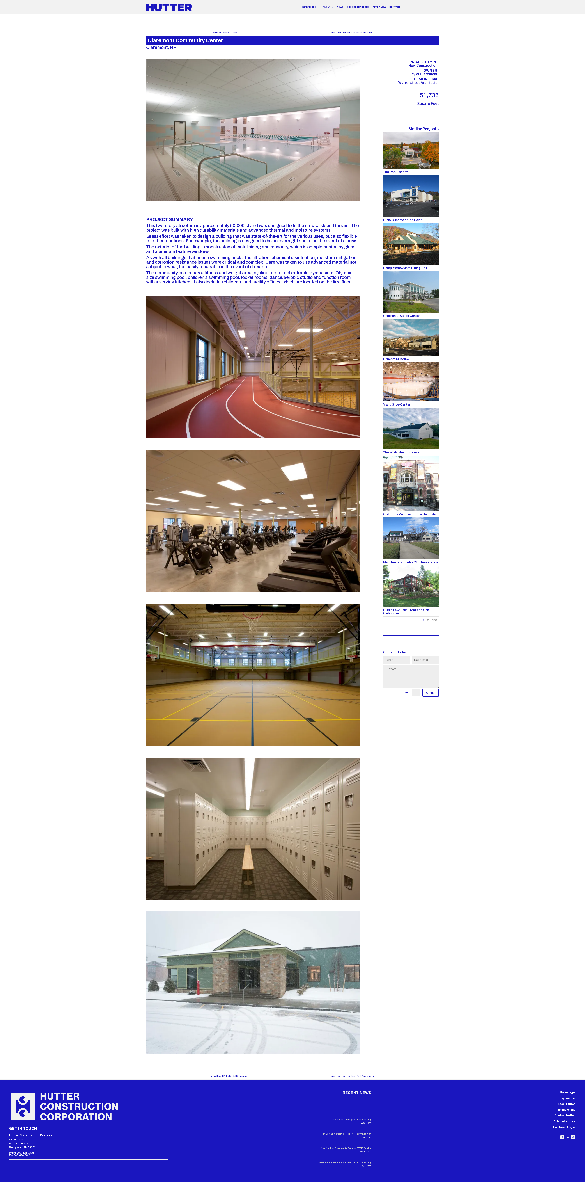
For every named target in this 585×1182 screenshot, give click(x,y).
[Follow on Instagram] (573, 1137)
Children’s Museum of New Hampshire (411, 514)
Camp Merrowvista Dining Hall (405, 268)
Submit (430, 692)
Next (434, 620)
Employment (566, 1109)
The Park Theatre (396, 172)
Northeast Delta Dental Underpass (228, 1076)
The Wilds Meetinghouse (401, 452)
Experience (567, 1098)
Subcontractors (564, 1121)
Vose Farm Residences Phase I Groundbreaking (345, 1162)
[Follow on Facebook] (562, 1137)
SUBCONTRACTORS (358, 7)
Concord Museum (396, 359)
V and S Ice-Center (396, 404)
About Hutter (566, 1103)
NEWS (340, 7)
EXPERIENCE (309, 7)
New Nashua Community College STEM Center (346, 1148)
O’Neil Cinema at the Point (402, 220)
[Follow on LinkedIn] (568, 1137)
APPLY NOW (379, 7)
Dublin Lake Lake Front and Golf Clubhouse (406, 611)
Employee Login (564, 1127)
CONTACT (394, 7)
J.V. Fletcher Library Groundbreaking (351, 1119)
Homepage (567, 1092)
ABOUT (327, 7)
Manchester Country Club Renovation (410, 562)
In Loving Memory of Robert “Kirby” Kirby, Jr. (347, 1134)
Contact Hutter (565, 1115)
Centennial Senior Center (401, 315)
